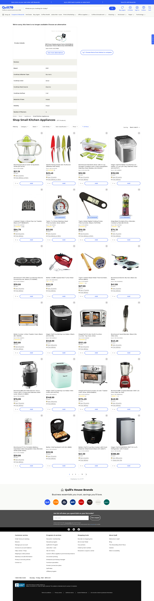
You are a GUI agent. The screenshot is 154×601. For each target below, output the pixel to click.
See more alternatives (55, 53)
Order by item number (84, 547)
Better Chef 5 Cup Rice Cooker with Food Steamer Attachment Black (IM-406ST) (93, 448)
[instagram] (68, 529)
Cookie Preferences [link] (82, 592)
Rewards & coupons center (86, 550)
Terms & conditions (46, 592)
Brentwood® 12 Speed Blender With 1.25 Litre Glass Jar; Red (125, 391)
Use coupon (95, 517)
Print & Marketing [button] (68, 14)
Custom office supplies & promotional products (60, 553)
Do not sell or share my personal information (101, 592)
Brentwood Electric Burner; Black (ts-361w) (124, 278)
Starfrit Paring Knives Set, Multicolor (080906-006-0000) (58, 165)
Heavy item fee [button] (117, 460)
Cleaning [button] (111, 14)
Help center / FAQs (21, 550)
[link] (41, 133)
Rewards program (51, 542)
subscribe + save (56, 14)
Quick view (27, 157)
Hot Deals (29, 14)
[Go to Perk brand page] (73, 502)
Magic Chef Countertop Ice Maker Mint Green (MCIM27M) (59, 391)
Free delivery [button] (84, 179)
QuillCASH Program (52, 544)
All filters (86, 126)
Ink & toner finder (83, 542)
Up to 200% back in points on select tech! (77, 2)
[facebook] (78, 529)
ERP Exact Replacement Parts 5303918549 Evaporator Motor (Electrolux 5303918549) (59, 44)
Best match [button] (134, 127)
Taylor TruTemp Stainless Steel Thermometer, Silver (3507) (57, 222)
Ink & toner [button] (121, 14)
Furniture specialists (52, 562)
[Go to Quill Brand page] (47, 502)
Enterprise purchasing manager (55, 559)
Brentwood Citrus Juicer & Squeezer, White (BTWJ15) (26, 165)
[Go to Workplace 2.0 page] (106, 502)
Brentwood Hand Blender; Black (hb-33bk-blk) (124, 335)
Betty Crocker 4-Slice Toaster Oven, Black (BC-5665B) (28, 335)
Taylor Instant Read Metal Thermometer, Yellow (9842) (93, 278)
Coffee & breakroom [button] (98, 14)
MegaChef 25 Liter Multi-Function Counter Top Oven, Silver (90, 335)
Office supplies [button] (83, 14)
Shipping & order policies (22, 553)
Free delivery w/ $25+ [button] (21, 177)
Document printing (52, 556)
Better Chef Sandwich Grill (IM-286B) (59, 447)
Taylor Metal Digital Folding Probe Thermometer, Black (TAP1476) (91, 222)
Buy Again (36, 14)
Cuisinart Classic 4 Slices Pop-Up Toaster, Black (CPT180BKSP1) (28, 222)
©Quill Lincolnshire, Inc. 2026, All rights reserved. (38, 586)
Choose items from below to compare (98, 52)
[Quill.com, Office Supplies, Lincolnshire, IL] (20, 585)
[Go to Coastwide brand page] (56, 502)
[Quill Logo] (7, 7)
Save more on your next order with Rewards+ (25, 2)
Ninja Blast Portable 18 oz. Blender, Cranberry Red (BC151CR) (123, 222)
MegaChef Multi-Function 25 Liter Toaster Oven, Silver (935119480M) (93, 391)
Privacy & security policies (22, 559)
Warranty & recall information (23, 556)
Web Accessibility (114, 550)
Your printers (81, 544)
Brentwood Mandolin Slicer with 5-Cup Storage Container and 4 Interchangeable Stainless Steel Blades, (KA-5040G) (93, 166)
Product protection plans (53, 565)
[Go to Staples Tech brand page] (89, 502)
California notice (70, 592)
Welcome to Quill (114, 539)
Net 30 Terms (50, 550)
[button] (112, 8)
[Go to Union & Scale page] (98, 502)
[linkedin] (73, 529)
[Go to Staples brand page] (81, 502)
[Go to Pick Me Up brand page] (64, 502)
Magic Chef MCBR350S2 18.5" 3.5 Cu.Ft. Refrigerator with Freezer (124, 448)
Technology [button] (140, 14)
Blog (110, 542)
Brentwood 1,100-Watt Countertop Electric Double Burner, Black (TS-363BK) (28, 278)
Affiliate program (51, 571)
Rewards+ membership (53, 539)
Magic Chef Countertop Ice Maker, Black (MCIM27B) (60, 335)
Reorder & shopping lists (85, 539)
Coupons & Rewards (17, 14)
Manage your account (21, 544)
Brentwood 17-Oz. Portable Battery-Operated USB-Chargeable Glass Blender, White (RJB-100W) (28, 448)
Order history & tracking (22, 539)
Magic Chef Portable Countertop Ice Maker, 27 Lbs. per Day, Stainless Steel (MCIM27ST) (124, 166)
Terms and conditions (68, 522)
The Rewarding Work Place (117, 544)
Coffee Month (45, 14)
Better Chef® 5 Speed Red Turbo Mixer (60, 278)
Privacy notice (58, 592)
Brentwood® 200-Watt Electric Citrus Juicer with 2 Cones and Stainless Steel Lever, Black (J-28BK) (27, 392)
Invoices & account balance (23, 547)
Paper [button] (130, 14)
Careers (111, 547)
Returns (17, 542)
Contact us (18, 562)
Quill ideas (49, 568)
